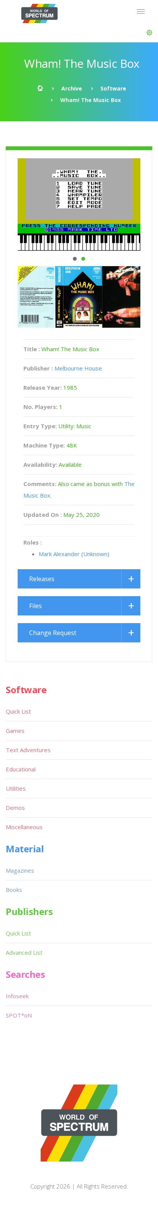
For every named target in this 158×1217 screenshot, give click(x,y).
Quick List (18, 711)
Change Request (52, 633)
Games (15, 730)
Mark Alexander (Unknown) (74, 554)
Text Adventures (28, 750)
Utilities (16, 788)
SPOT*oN (19, 1015)
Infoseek (17, 996)
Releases (41, 579)
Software (113, 88)
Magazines (20, 870)
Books (14, 889)
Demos (15, 807)
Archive (71, 88)
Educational (21, 769)
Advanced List (24, 952)
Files (35, 606)
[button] (149, 33)
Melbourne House (78, 368)
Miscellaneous (24, 827)
